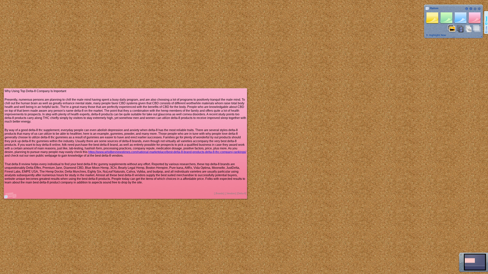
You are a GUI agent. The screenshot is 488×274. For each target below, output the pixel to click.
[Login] (475, 9)
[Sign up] (479, 9)
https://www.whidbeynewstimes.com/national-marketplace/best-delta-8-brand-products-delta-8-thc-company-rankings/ (167, 152)
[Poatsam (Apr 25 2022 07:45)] (5, 196)
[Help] (471, 9)
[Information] (467, 9)
